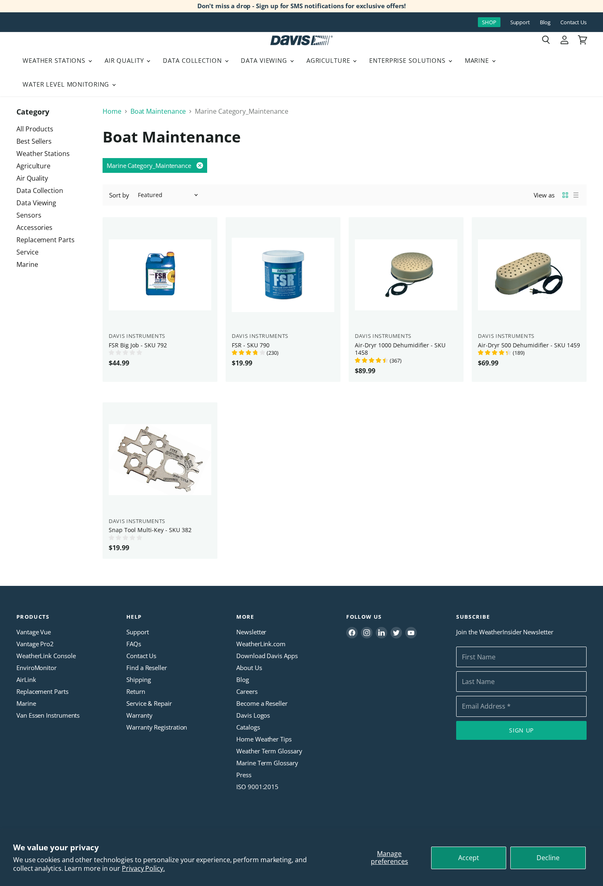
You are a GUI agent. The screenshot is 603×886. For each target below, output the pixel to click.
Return (135, 691)
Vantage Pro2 (35, 644)
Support (520, 22)
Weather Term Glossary (269, 751)
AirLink (26, 679)
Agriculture (329, 60)
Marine (478, 60)
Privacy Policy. (143, 868)
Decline (548, 857)
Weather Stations (55, 60)
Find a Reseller (146, 667)
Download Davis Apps (266, 656)
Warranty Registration (156, 727)
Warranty (139, 715)
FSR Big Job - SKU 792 (138, 345)
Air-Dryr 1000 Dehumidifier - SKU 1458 (400, 349)
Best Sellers (34, 141)
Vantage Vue (33, 632)
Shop (489, 22)
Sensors (28, 215)
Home (112, 111)
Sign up (521, 730)
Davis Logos (253, 715)
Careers (246, 691)
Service (27, 252)
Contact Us (573, 22)
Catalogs (248, 727)
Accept (468, 857)
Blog (545, 22)
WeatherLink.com (261, 644)
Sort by (119, 195)
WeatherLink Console (45, 656)
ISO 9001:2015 (257, 787)
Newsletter (251, 632)
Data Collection (193, 60)
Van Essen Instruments (48, 715)
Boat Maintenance (158, 111)
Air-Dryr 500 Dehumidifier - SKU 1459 (529, 345)
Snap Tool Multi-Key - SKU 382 (150, 530)
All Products (34, 128)
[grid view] (565, 195)
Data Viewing (265, 60)
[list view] (576, 195)
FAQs (133, 644)
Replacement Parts (45, 239)
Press (243, 775)
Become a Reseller (262, 703)
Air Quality (125, 60)
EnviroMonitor (36, 667)
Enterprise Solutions (408, 60)
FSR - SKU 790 (251, 345)
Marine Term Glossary (267, 763)
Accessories (34, 227)
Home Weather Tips (264, 739)
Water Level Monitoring (67, 84)
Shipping (138, 679)
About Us (249, 667)
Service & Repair (149, 703)
